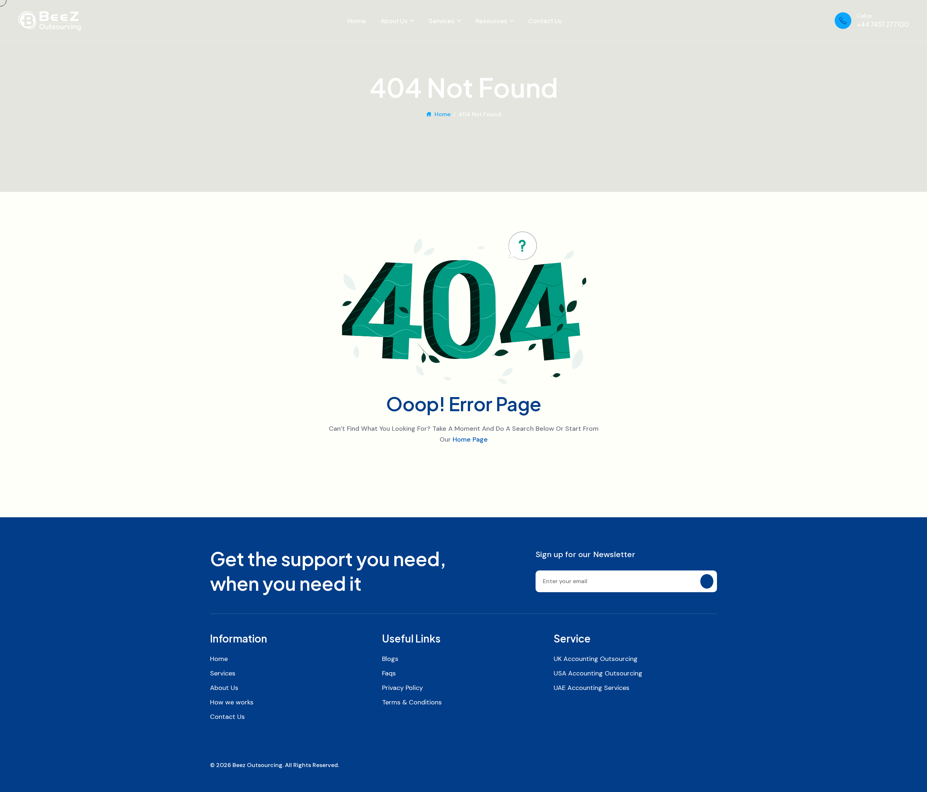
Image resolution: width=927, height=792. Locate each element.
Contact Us (545, 21)
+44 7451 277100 (883, 24)
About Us (394, 21)
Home (357, 21)
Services (441, 21)
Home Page (470, 439)
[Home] (49, 21)
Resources (491, 21)
